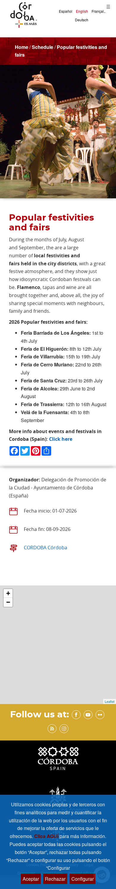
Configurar (82, 878)
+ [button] (8, 593)
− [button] (8, 602)
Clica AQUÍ (46, 836)
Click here (60, 439)
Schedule (42, 47)
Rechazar (55, 878)
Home (21, 47)
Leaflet (110, 701)
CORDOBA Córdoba (45, 547)
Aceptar (31, 878)
